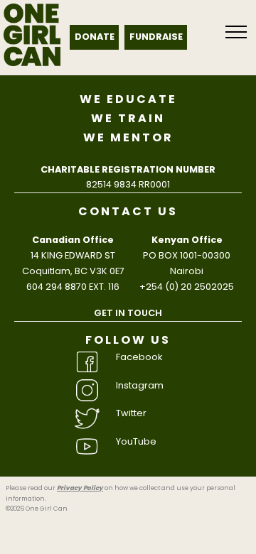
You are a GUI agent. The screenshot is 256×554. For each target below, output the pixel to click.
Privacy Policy (80, 488)
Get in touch (128, 313)
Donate (94, 37)
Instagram (140, 385)
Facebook (139, 357)
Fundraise (156, 37)
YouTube (136, 441)
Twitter (131, 413)
